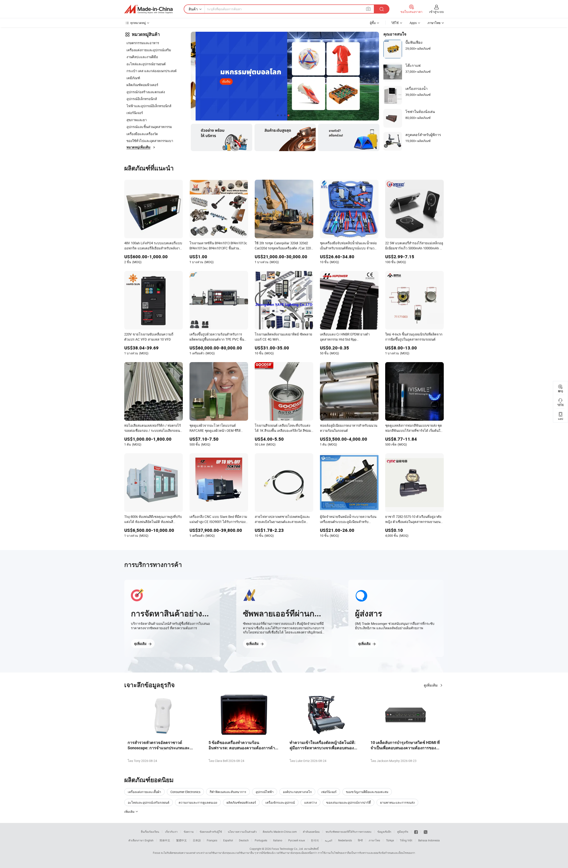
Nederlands (345, 840)
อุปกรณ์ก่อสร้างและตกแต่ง (145, 92)
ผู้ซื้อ (373, 23)
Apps (413, 23)
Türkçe (390, 840)
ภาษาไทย (374, 840)
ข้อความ (189, 831)
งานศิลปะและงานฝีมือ (142, 57)
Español (228, 840)
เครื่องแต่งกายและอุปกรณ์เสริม (148, 50)
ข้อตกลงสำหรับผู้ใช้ (211, 831)
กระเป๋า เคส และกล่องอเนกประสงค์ (151, 71)
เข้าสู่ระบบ (436, 12)
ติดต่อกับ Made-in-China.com (280, 831)
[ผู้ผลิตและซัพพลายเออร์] (148, 9)
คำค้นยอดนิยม (311, 831)
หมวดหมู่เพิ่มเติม (138, 147)
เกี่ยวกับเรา (171, 831)
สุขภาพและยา (136, 120)
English (149, 840)
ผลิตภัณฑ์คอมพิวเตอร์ (142, 85)
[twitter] (425, 831)
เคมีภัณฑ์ (133, 78)
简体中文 (165, 840)
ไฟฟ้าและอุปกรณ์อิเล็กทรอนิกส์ (148, 106)
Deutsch (244, 840)
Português (261, 840)
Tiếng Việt (406, 840)
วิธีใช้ (395, 23)
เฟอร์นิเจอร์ (134, 112)
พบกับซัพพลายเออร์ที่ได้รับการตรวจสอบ (348, 831)
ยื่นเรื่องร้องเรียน (150, 831)
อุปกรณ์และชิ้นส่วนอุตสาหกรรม (149, 126)
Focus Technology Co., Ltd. (288, 848)
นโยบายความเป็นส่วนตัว (242, 831)
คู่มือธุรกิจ (402, 831)
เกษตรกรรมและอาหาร (142, 43)
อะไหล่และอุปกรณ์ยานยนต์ (146, 64)
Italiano (277, 840)
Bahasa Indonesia (429, 840)
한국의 (315, 840)
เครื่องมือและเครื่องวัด (142, 134)
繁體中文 (181, 840)
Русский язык (296, 840)
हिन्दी (360, 840)
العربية (328, 840)
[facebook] (416, 831)
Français (212, 840)
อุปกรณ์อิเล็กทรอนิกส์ (141, 99)
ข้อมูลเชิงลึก (384, 831)
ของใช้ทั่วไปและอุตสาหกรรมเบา (149, 140)
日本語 (197, 840)
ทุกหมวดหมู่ (138, 23)
